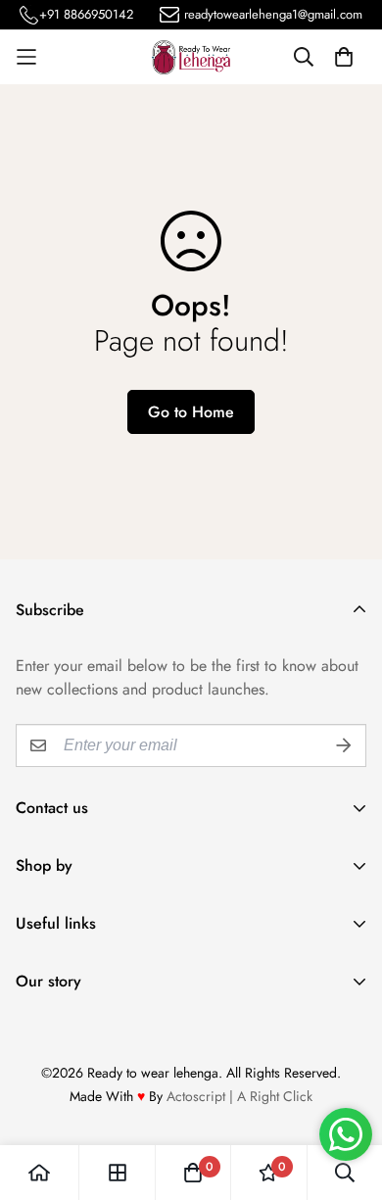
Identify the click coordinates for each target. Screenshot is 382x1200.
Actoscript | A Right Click (239, 1096)
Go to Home (191, 412)
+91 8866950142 (86, 14)
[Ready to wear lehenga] (191, 57)
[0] (193, 1172)
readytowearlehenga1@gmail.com (273, 14)
